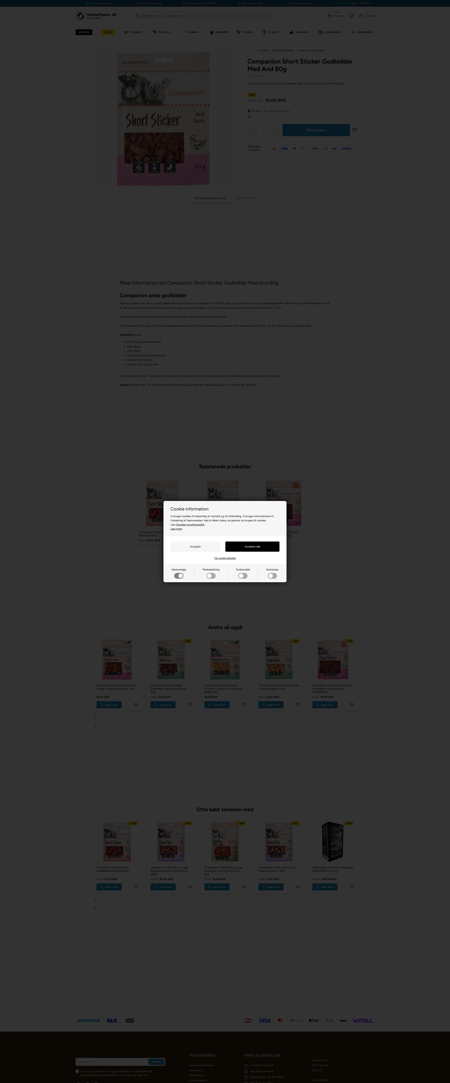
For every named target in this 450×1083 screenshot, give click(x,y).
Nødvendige (179, 569)
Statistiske (272, 569)
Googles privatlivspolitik (190, 524)
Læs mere (176, 528)
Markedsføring (211, 569)
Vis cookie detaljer (225, 558)
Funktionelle (243, 569)
